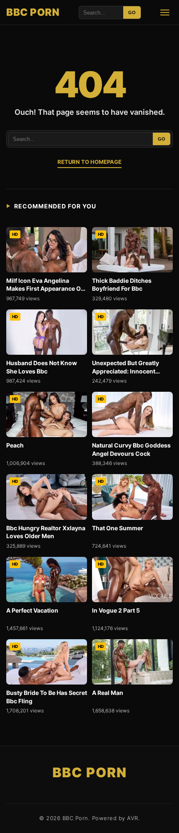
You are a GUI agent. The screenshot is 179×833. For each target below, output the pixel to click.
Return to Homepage (89, 161)
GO (132, 12)
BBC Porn (32, 12)
